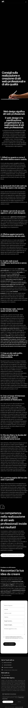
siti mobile (20, 272)
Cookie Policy (21, 697)
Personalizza (13, 704)
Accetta (8, 701)
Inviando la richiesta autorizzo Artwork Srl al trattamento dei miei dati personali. (14, 637)
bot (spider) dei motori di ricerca (10, 328)
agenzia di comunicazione (18, 216)
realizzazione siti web (13, 275)
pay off (8, 335)
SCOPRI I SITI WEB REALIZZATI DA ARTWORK (12, 555)
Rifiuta (19, 701)
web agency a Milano (8, 585)
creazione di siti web (17, 581)
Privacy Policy (4, 698)
